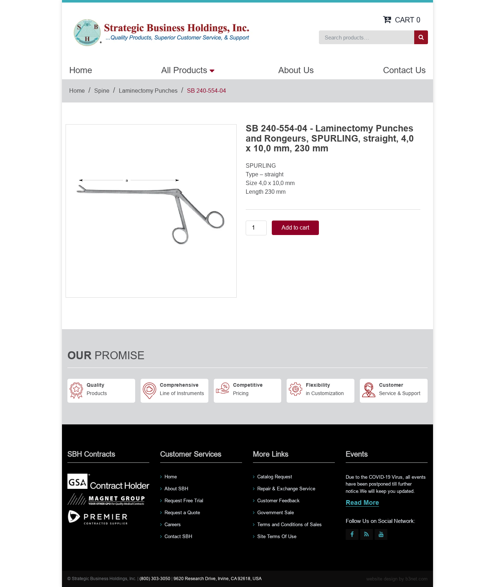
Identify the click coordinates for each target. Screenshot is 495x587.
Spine (101, 91)
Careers (173, 524)
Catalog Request (274, 476)
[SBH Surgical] (161, 31)
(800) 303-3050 (155, 578)
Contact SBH (178, 536)
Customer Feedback (278, 500)
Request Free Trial (184, 500)
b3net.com (416, 579)
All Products (184, 70)
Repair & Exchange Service (286, 488)
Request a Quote (182, 512)
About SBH (176, 488)
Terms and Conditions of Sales (289, 524)
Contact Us (404, 70)
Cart (407, 20)
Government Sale (275, 512)
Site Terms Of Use (276, 536)
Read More (362, 503)
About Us (296, 70)
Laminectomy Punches (148, 91)
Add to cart (295, 228)
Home (80, 70)
